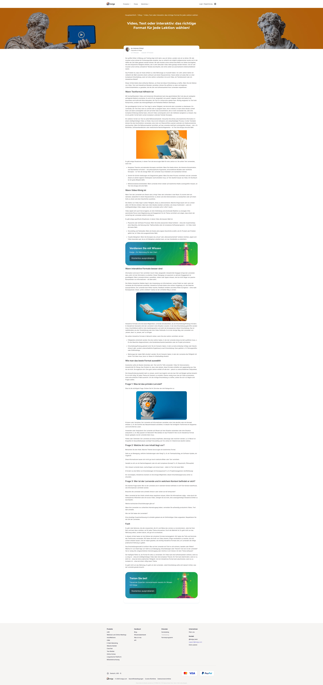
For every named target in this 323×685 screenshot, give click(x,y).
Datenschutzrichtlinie (164, 679)
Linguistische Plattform (114, 657)
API (135, 640)
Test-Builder (110, 651)
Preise (136, 4)
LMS (108, 632)
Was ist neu (137, 637)
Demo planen (193, 645)
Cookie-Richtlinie (150, 679)
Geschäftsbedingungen (136, 679)
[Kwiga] (111, 4)
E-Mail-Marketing (112, 643)
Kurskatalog (165, 632)
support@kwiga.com (195, 642)
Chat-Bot (110, 648)
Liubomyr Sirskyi (138, 48)
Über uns (192, 632)
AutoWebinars (111, 637)
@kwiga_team (193, 639)
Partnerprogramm (167, 637)
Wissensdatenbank (140, 635)
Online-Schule (111, 654)
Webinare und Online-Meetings (116, 635)
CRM (108, 640)
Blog (135, 632)
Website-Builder (112, 646)
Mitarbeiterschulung (113, 659)
